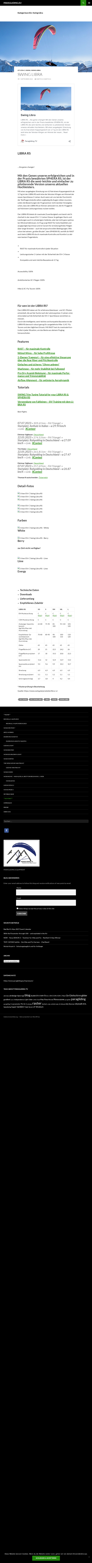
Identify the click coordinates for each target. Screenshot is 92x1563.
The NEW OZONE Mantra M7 (14, 763)
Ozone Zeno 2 (9, 785)
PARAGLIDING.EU (12, 3)
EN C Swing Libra (36, 699)
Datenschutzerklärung (11, 1017)
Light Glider (29, 1000)
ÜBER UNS (7, 812)
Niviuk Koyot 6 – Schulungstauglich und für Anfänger (23, 946)
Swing (28, 70)
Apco (19, 996)
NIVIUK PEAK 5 (9, 790)
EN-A (38, 995)
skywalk (79, 1003)
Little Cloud (36, 999)
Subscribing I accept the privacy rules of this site (36, 909)
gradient (7, 999)
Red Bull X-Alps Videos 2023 (16, 723)
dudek (33, 995)
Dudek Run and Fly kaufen (16, 741)
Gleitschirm (75, 995)
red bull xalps (55, 1004)
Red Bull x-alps (46, 1004)
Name (19, 888)
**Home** (7, 715)
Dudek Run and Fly (11, 737)
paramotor (16, 1004)
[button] (34, 348)
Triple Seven (28, 1007)
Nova (56, 999)
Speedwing (7, 1007)
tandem (20, 1007)
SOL (84, 1004)
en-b (43, 995)
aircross (6, 996)
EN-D (52, 996)
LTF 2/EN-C (21, 70)
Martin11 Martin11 (43, 79)
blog (27, 995)
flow (64, 996)
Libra (47, 699)
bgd (23, 996)
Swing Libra (36, 70)
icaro (12, 999)
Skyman (72, 1004)
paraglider (68, 999)
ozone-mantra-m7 (13, 768)
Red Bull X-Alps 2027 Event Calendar (17, 929)
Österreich (43, 477)
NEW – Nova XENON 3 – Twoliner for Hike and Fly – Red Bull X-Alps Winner (32, 938)
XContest (30, 428)
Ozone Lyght (9, 745)
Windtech (39, 1007)
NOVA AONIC (10, 781)
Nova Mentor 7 (9, 728)
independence (19, 999)
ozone (61, 999)
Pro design (29, 1004)
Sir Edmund (62, 1004)
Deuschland (39, 434)
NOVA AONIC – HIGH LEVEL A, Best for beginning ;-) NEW (24, 776)
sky (67, 1004)
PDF (40, 616)
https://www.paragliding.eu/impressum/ (18, 981)
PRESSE (6, 807)
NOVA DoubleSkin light (12, 754)
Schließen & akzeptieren (46, 1558)
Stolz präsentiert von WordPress (30, 1017)
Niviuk (50, 999)
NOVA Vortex (9, 759)
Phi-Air (23, 1004)
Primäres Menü (89, 3)
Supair (13, 1007)
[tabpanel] (46, 649)
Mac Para (44, 999)
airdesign (13, 995)
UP (34, 1007)
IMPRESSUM (8, 803)
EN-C (47, 996)
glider (84, 995)
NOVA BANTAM (9, 750)
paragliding (78, 999)
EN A (56, 996)
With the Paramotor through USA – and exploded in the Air (25, 933)
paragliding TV (8, 1004)
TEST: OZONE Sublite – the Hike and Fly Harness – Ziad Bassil (26, 942)
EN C (60, 996)
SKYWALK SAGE (9, 794)
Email (19, 898)
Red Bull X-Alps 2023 (11, 719)
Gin (67, 995)
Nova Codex (8, 772)
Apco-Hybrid (9, 732)
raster (37, 1003)
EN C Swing (23, 699)
